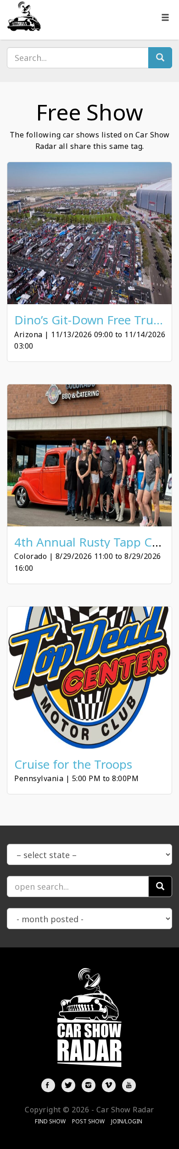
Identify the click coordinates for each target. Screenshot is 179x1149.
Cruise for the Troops (73, 764)
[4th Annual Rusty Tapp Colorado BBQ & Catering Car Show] (89, 455)
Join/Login (126, 1121)
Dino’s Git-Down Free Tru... (88, 320)
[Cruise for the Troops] (89, 678)
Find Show (50, 1121)
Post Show (88, 1121)
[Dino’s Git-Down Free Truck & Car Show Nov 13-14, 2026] (89, 233)
